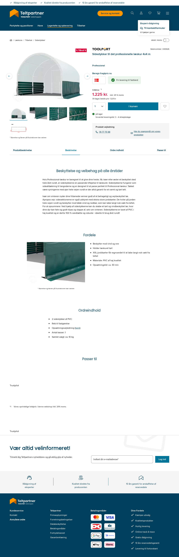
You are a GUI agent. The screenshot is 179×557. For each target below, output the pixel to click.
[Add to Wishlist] (165, 106)
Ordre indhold (117, 150)
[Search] (132, 13)
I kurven (133, 106)
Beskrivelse (70, 150)
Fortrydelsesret (57, 533)
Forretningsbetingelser (61, 519)
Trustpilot (14, 385)
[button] (158, 13)
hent (77, 328)
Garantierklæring (58, 537)
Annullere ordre (17, 519)
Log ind (162, 459)
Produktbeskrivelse (22, 150)
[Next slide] (87, 76)
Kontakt (13, 515)
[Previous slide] (9, 76)
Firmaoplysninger (58, 515)
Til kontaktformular (154, 28)
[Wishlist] (150, 13)
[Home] (11, 40)
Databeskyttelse (58, 524)
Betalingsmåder (57, 528)
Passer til (161, 150)
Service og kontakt (110, 13)
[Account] (141, 13)
